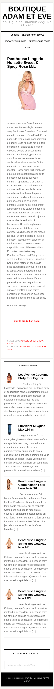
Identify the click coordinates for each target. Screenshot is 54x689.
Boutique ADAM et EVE (27, 12)
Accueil (25, 341)
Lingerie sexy (36, 341)
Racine (10, 344)
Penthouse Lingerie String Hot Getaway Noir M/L (32, 543)
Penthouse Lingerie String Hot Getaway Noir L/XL (32, 595)
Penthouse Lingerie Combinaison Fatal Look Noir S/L (32, 485)
